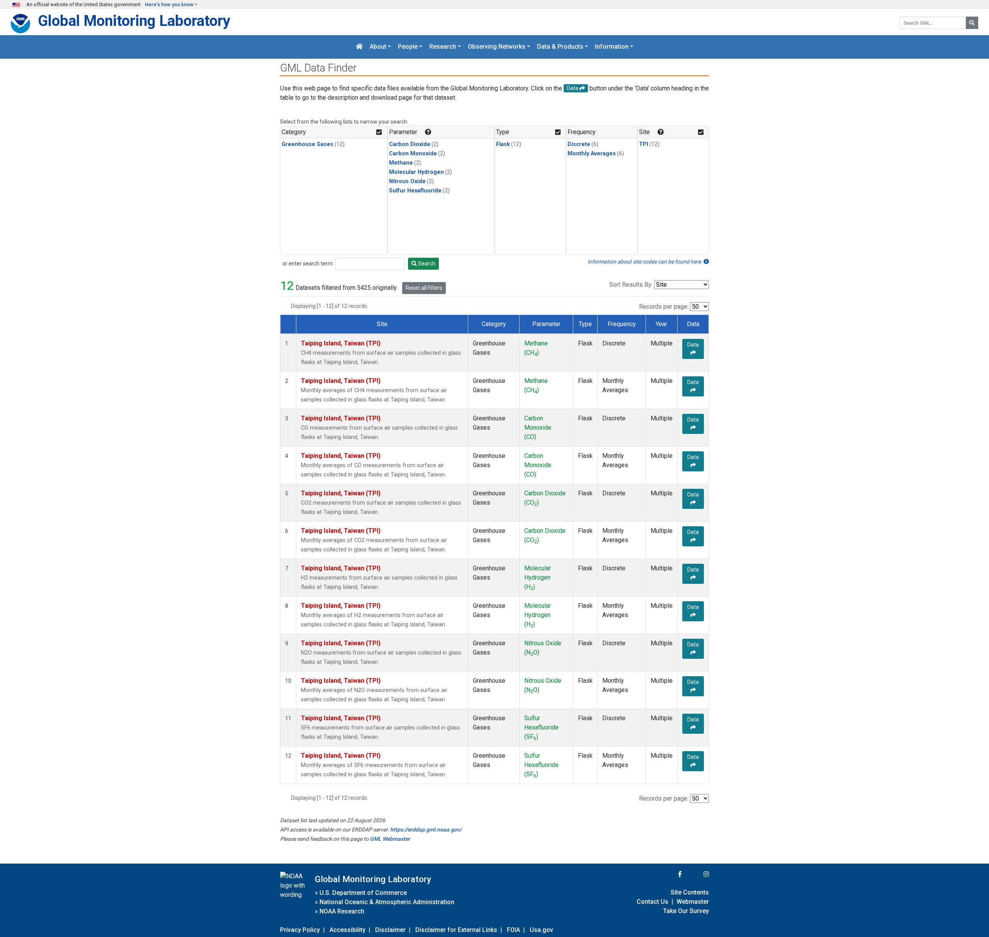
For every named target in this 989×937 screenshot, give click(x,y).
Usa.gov (541, 930)
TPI (643, 144)
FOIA (513, 930)
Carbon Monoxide (413, 153)
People (408, 47)
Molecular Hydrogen (416, 172)
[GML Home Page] (359, 47)
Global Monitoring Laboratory (134, 20)
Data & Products (560, 47)
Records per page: (663, 306)
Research (442, 47)
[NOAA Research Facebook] (669, 874)
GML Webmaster (390, 839)
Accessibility (347, 930)
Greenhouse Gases (307, 144)
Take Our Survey (686, 911)
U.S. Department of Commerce (363, 892)
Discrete (579, 144)
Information (612, 47)
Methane (401, 163)
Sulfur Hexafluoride (415, 190)
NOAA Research (341, 911)
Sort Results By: (631, 284)
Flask (503, 144)
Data (693, 345)
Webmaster (692, 901)
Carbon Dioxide (409, 144)
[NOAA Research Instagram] (696, 874)
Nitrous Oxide (407, 181)
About (378, 47)
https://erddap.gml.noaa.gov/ (426, 829)
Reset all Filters (424, 288)
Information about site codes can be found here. (646, 261)
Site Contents (690, 892)
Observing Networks (496, 47)
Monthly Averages (592, 153)
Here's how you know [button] (169, 4)
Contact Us (652, 901)
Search (426, 263)
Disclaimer (390, 930)
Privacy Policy (300, 930)
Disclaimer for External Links (456, 930)
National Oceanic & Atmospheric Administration (386, 902)
